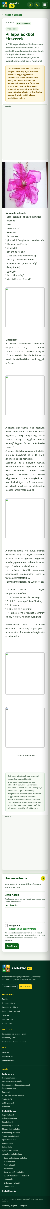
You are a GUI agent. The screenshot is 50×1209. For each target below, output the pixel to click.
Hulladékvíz (8, 1169)
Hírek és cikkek (8, 1003)
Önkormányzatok (9, 1089)
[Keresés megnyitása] (30, 5)
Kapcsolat (6, 1106)
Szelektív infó (8, 1074)
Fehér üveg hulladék (10, 1126)
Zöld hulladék (7, 1143)
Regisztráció (7, 1056)
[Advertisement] (25, 133)
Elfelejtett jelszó (8, 1060)
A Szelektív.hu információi (13, 1096)
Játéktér (5, 1015)
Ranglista (23, 1206)
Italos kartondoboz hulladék (15, 1158)
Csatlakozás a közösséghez (14, 1042)
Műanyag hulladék (9, 1118)
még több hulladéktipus (12, 1154)
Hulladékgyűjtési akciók (12, 1081)
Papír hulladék (8, 1115)
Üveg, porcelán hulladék (14, 1172)
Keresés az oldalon (10, 1007)
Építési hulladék (8, 1140)
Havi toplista (7, 1023)
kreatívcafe (29, 755)
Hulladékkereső (10, 987)
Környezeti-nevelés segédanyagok (16, 1085)
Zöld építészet (8, 1103)
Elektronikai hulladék (11, 1129)
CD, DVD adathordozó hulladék (16, 1176)
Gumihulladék (9, 1162)
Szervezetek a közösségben (14, 1034)
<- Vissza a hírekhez (12, 15)
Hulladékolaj (7, 1147)
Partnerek (6, 1092)
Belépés (5, 1052)
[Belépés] (37, 5)
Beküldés (12, 946)
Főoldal (5, 999)
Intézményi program (9, 1206)
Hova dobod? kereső (11, 1011)
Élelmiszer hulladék (12, 1183)
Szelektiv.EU (7, 1099)
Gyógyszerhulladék (10, 1151)
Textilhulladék (9, 1165)
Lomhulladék (9, 1187)
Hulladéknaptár (9, 1191)
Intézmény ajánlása (10, 1038)
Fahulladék (8, 1179)
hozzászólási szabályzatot (22, 929)
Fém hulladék (7, 1122)
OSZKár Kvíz (25, 987)
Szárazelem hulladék (10, 1136)
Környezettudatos (9, 1078)
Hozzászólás (11, 905)
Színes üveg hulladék (11, 1133)
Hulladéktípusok (9, 1111)
